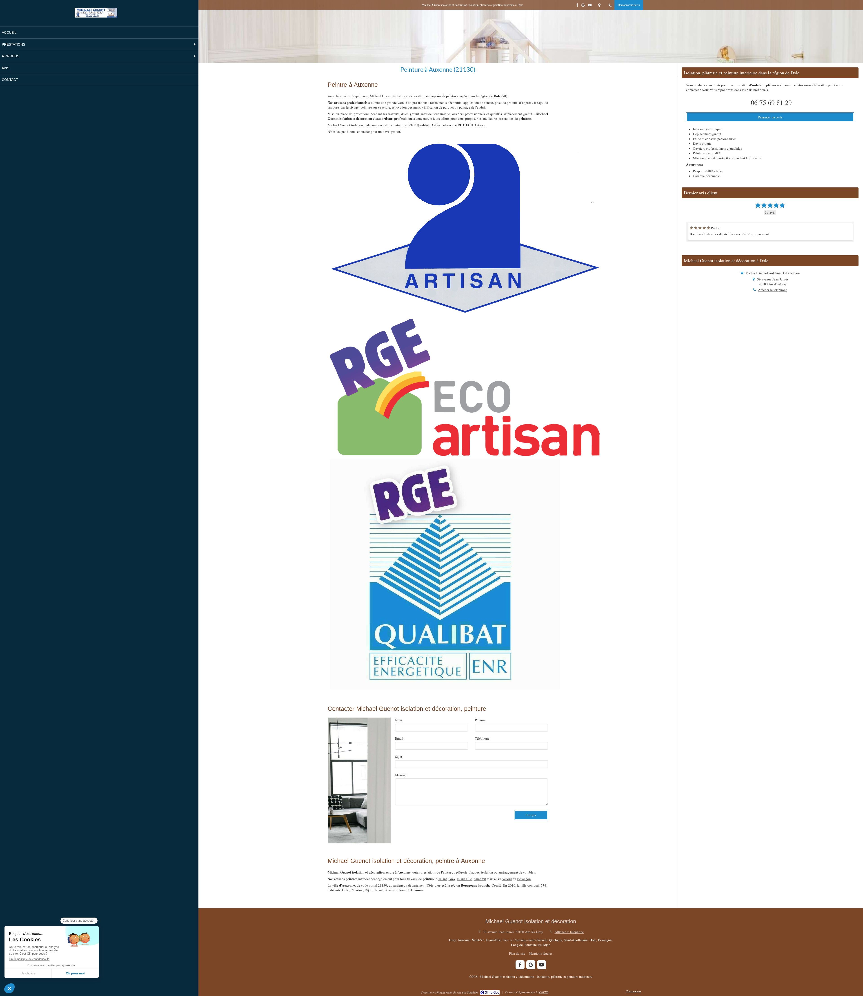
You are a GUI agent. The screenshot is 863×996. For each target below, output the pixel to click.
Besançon (524, 878)
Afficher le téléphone (772, 289)
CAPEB (543, 992)
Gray (452, 878)
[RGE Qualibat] (445, 574)
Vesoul (507, 878)
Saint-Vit (480, 878)
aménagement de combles (516, 872)
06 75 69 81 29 (771, 102)
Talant (442, 878)
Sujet (398, 756)
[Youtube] (590, 6)
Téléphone (482, 738)
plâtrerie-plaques (467, 872)
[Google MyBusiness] (583, 6)
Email (399, 738)
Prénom (480, 720)
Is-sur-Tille (464, 878)
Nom (398, 720)
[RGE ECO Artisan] (465, 387)
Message (401, 775)
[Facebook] (577, 6)
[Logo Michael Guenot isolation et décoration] (96, 16)
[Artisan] (465, 227)
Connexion (633, 991)
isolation (487, 872)
